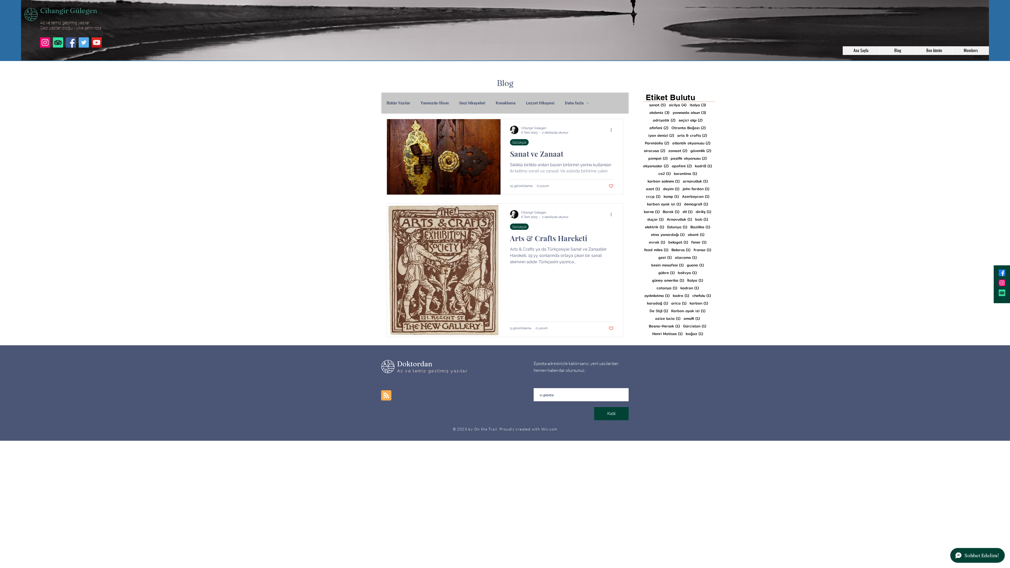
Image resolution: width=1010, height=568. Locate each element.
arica (678, 303)
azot (653, 189)
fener (698, 242)
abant (696, 234)
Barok (671, 212)
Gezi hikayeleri (472, 103)
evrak (657, 242)
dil (688, 212)
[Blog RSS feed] (386, 395)
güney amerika (668, 280)
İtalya (695, 280)
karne (652, 212)
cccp (653, 196)
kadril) (703, 166)
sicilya (677, 105)
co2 (664, 173)
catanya (666, 288)
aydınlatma (657, 295)
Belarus (680, 250)
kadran (689, 288)
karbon (699, 303)
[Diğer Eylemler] (613, 130)
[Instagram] (45, 42)
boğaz (694, 334)
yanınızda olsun (689, 112)
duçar (655, 219)
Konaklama (506, 103)
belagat (678, 242)
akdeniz (659, 112)
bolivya (687, 273)
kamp (671, 196)
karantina (685, 173)
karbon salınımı (664, 181)
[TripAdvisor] (58, 42)
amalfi (692, 318)
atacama (686, 257)
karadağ (657, 303)
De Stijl (659, 311)
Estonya (677, 227)
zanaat (677, 151)
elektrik (654, 227)
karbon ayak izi (664, 204)
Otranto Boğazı (688, 128)
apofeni (682, 166)
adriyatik (664, 120)
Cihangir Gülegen (68, 11)
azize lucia (667, 318)
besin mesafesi (667, 265)
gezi (665, 257)
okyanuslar (656, 166)
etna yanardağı (668, 234)
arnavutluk (695, 181)
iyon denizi (661, 135)
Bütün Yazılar (398, 103)
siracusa (654, 151)
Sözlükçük (519, 142)
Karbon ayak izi (688, 311)
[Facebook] (71, 42)
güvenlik (700, 151)
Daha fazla (574, 103)
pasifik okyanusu (689, 158)
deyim (671, 189)
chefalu (701, 295)
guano (695, 265)
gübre (666, 273)
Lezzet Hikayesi (540, 103)
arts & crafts (692, 135)
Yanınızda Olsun (435, 103)
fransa (702, 250)
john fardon (696, 189)
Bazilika (700, 227)
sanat (657, 105)
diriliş (703, 212)
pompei (658, 158)
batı (701, 219)
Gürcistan (694, 326)
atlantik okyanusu (691, 143)
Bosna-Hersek (664, 326)
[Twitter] (84, 42)
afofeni (658, 128)
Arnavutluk (679, 219)
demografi (696, 204)
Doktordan (414, 364)
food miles (656, 250)
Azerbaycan (695, 196)
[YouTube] (97, 42)
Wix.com (549, 429)
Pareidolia (657, 143)
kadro (681, 295)
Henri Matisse (667, 334)
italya (698, 105)
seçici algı (691, 120)
